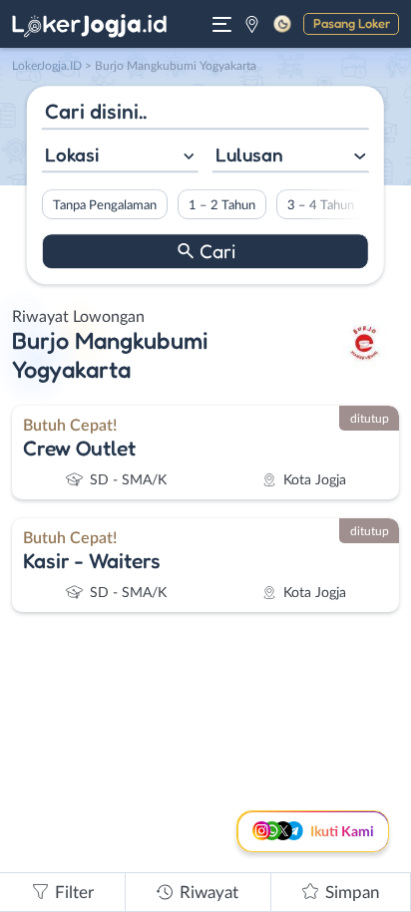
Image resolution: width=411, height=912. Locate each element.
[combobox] (120, 157)
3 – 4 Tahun (320, 205)
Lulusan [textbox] (249, 154)
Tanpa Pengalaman (105, 205)
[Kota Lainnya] (251, 24)
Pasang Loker (351, 23)
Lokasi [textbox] (72, 154)
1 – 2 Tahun (222, 205)
